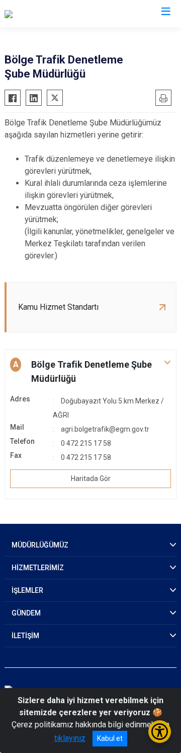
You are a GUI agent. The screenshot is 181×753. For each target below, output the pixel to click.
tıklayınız (69, 738)
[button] (90, 372)
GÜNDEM (26, 613)
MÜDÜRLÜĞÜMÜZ (40, 545)
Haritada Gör (91, 478)
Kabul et (110, 738)
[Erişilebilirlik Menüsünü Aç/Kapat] (159, 731)
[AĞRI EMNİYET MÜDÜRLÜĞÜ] (56, 14)
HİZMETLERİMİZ (38, 568)
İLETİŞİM (25, 636)
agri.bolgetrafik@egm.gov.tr (105, 429)
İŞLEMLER (27, 590)
